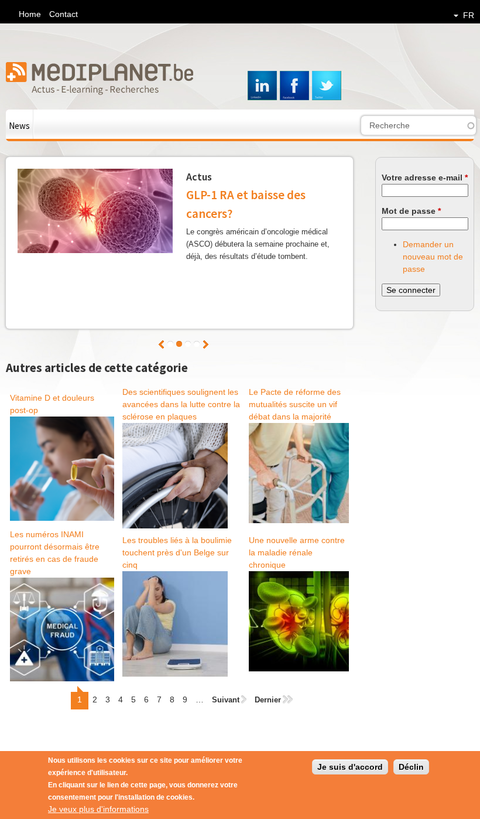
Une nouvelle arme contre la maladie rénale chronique (297, 552)
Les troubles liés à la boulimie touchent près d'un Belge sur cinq (177, 552)
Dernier (268, 699)
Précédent (161, 344)
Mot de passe (411, 211)
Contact (63, 14)
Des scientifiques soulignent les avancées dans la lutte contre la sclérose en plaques (181, 404)
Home (30, 14)
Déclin (411, 767)
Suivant (205, 344)
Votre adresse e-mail (425, 177)
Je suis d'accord (350, 767)
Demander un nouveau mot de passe (433, 257)
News (19, 125)
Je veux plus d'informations (98, 809)
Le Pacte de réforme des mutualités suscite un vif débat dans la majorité (295, 404)
